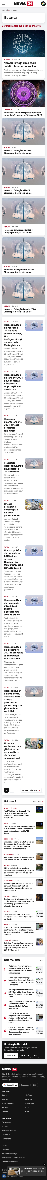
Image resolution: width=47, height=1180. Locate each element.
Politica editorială (9, 1130)
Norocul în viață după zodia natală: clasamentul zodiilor (20, 64)
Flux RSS (14, 1176)
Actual (4, 1095)
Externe (5, 1107)
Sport (27, 1107)
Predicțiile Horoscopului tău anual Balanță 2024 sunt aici (13, 467)
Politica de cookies (10, 1161)
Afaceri (5, 1099)
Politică (5, 1111)
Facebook (25, 1055)
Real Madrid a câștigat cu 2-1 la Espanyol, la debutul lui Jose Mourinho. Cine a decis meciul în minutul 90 (17, 814)
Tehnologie (29, 1103)
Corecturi (6, 1134)
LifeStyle (28, 1095)
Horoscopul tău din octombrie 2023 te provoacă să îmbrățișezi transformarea (13, 652)
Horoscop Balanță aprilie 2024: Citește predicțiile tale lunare (18, 231)
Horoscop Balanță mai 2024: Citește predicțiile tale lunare (18, 191)
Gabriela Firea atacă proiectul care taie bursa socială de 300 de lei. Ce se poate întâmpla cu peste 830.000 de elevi (18, 946)
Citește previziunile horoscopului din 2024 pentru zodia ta (12, 509)
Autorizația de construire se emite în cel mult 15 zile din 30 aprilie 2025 (19, 858)
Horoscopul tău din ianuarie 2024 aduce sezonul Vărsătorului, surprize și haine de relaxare (13, 382)
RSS (35, 1055)
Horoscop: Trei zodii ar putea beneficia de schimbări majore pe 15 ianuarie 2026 (23, 113)
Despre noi (6, 1122)
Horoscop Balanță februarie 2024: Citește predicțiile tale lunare (20, 310)
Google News (11, 1055)
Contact (5, 1149)
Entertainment (8, 1103)
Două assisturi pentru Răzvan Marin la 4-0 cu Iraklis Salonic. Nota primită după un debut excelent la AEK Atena (19, 829)
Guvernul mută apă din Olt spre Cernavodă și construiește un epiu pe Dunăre (18, 916)
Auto (27, 1111)
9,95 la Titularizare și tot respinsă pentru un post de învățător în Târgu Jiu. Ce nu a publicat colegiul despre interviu (19, 930)
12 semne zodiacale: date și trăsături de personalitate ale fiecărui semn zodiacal (12, 750)
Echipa (5, 1126)
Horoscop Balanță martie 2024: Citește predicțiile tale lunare (19, 270)
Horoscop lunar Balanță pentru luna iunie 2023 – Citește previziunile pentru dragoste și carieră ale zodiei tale (13, 701)
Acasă (5, 10)
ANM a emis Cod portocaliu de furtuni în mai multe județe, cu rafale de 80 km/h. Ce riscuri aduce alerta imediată (19, 871)
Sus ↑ (21, 1176)
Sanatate (28, 1099)
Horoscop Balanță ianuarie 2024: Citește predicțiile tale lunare (13, 424)
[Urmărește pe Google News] (43, 3)
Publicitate (6, 1138)
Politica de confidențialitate (13, 1157)
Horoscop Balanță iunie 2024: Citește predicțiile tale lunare (18, 151)
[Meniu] (3, 3)
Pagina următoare (31, 790)
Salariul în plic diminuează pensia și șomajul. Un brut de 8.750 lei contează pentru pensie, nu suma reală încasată (18, 886)
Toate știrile (38, 802)
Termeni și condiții (9, 1153)
